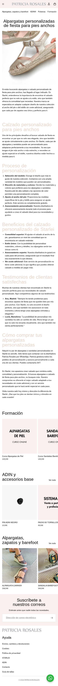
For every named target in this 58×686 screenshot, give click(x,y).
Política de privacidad (11, 653)
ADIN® (33, 12)
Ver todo (52, 480)
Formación (52, 12)
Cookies (5, 648)
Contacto (6, 667)
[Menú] (3, 4)
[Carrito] (55, 4)
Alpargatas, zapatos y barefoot (15, 12)
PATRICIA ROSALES (32, 680)
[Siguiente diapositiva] (53, 441)
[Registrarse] (52, 618)
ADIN (4, 662)
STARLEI (6, 658)
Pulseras (41, 12)
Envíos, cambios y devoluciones (15, 644)
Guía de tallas (8, 672)
